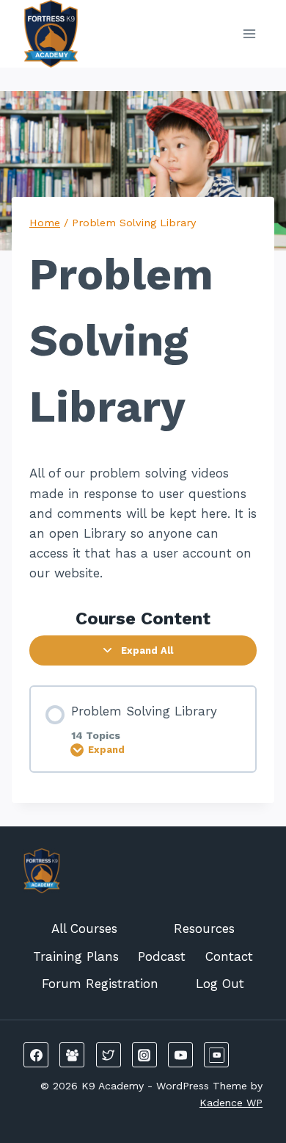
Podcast (162, 956)
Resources (204, 928)
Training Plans (76, 956)
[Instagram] (144, 1054)
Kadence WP (231, 1102)
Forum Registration (100, 983)
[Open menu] (249, 33)
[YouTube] (180, 1054)
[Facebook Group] (71, 1054)
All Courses (84, 928)
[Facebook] (35, 1054)
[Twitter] (108, 1054)
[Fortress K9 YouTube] (216, 1054)
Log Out (220, 983)
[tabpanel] (143, 523)
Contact (229, 956)
